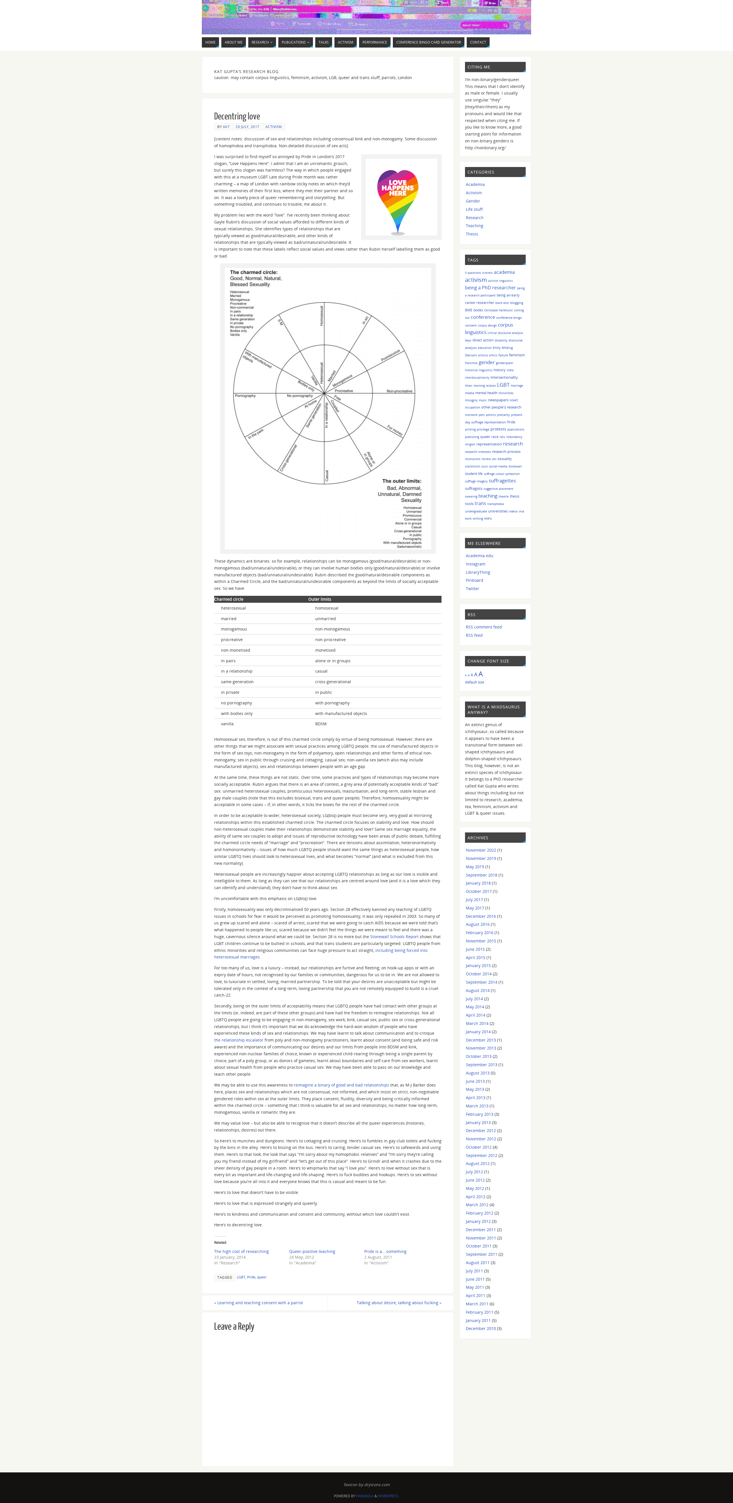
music (483, 400)
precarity (503, 414)
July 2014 (474, 998)
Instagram (475, 564)
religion (470, 444)
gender (487, 362)
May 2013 (475, 1089)
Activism (273, 126)
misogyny (471, 400)
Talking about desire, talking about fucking (399, 1302)
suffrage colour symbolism (502, 474)
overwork (471, 415)
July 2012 (474, 1171)
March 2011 (477, 1303)
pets (482, 415)
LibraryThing (478, 572)
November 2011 (481, 1238)
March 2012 (477, 1204)
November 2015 (481, 941)
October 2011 (479, 1246)
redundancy (514, 437)
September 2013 (481, 1064)
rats (502, 437)
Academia (475, 184)
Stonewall (515, 466)
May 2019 (475, 866)
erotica (483, 355)
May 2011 (475, 1287)
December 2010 (481, 1328)
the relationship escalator (238, 1040)
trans (480, 503)
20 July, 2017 (247, 126)
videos (513, 511)
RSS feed (474, 635)
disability (501, 340)
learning (479, 386)
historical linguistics (478, 370)
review (486, 459)
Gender (473, 201)
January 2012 (478, 1221)
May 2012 (475, 1188)
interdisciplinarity (477, 378)
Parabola (365, 1496)
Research (475, 217)
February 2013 (479, 1114)
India (510, 370)
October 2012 (479, 1147)
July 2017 (474, 899)
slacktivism (472, 466)
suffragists (473, 488)
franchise (471, 363)
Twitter (472, 588)
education (485, 348)
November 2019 (481, 858)
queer (262, 1277)
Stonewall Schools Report (394, 936)
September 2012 (481, 1155)
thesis (514, 496)
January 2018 (478, 883)
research (513, 443)
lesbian (491, 386)
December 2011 (481, 1229)
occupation (472, 407)
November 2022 (481, 850)
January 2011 (478, 1320)
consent (471, 325)
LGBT (241, 1277)
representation (489, 444)
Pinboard (474, 580)
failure (503, 355)
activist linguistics (500, 281)
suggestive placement (498, 489)
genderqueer (504, 363)
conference (483, 317)
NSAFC (514, 400)
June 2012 (475, 1180)
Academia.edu (479, 555)
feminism (517, 355)
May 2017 (475, 908)
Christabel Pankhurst (498, 310)
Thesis (472, 234)
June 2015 (475, 949)
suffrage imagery (476, 481)
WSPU (488, 518)
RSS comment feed (484, 627)
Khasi (468, 386)
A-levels (487, 273)
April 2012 (475, 1196)
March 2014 (477, 1023)
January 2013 (478, 1122)
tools (469, 503)
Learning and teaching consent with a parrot (258, 1302)
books (478, 310)
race (494, 436)
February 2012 (479, 1213)
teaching (487, 495)
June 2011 (475, 1279)
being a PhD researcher (490, 287)
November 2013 (481, 1048)
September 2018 (481, 875)
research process (506, 451)
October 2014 (479, 974)
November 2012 (481, 1139)
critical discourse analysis (505, 333)
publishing (472, 437)
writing (478, 518)
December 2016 (481, 916)
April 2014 (475, 1015)
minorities (505, 393)
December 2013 (481, 1040)
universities (498, 511)
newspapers (498, 400)
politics (491, 415)
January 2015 (478, 965)
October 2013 (479, 1056)
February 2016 (479, 932)
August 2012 (478, 1163)
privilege (483, 429)
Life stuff (474, 209)
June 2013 (475, 1081)
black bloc (502, 303)
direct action (483, 340)
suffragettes (502, 480)
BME (468, 310)
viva (521, 511)
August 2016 (478, 924)
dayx (468, 340)
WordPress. (388, 1496)
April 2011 (475, 1295)
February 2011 (479, 1312)
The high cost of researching (241, 1251)
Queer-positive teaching (312, 1251)
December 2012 (481, 1130)
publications (515, 429)
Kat (226, 126)
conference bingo (509, 317)
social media (498, 466)
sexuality (505, 458)
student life (474, 473)
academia (504, 272)
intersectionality (504, 377)
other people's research (501, 407)
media (469, 393)
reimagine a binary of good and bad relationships (341, 1085)
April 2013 (475, 1097)
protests (498, 429)
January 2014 (478, 1031)
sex (494, 459)
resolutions (472, 459)
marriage (517, 386)
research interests (478, 451)
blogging (516, 302)
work (468, 518)
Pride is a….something (385, 1251)
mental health (486, 392)
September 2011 (481, 1254)
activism (476, 280)
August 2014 (478, 990)
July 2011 (474, 1271)
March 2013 (477, 1106)
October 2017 (479, 891)
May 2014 (475, 1006)
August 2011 (478, 1262)
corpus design (487, 325)
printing (470, 429)
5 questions (473, 273)
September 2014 (481, 982)
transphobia (495, 504)
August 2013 (478, 1073)
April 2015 (475, 957)
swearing (471, 496)
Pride (251, 1277)
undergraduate (476, 511)
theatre (503, 496)
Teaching (474, 225)
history (500, 369)
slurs (484, 466)
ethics (493, 355)
